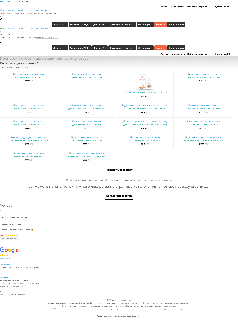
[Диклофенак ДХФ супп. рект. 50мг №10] (86, 153)
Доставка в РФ (222, 6)
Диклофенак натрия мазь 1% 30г (145, 140)
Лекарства (58, 24)
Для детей (98, 24)
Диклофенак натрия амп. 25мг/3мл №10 (203, 140)
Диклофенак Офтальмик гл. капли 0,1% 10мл (145, 93)
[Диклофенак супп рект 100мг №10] (203, 74)
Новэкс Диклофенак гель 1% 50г (87, 77)
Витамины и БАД (79, 24)
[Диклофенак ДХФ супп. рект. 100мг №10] (28, 137)
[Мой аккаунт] (232, 6)
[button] (21, 253)
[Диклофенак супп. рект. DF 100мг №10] (87, 105)
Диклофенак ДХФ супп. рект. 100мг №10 (28, 140)
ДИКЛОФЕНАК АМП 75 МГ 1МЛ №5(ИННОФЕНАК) (145, 124)
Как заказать (178, 6)
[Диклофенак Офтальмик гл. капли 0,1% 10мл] (145, 82)
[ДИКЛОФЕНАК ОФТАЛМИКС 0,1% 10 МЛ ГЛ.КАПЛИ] (145, 105)
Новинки (160, 24)
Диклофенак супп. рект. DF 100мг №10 (86, 108)
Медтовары (144, 24)
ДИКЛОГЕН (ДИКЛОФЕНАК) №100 (28, 77)
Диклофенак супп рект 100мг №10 (203, 77)
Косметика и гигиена (121, 24)
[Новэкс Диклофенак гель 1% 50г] (86, 74)
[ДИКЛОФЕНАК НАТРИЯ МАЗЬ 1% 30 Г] (203, 121)
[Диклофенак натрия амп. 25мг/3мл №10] (203, 137)
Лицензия (4, 277)
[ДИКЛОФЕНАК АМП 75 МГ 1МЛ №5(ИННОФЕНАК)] (145, 121)
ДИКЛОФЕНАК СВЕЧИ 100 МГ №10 (29, 108)
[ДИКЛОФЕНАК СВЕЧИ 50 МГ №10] (87, 121)
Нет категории (176, 24)
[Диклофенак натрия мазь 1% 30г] (145, 137)
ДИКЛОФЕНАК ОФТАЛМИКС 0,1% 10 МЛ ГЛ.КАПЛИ (145, 108)
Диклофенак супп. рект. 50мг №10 (203, 108)
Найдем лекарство (197, 6)
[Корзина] (236, 6)
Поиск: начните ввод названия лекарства (18, 13)
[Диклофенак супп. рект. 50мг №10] (203, 105)
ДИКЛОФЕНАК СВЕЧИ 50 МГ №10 (86, 124)
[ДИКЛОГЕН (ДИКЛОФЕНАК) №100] (28, 74)
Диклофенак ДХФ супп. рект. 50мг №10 (86, 156)
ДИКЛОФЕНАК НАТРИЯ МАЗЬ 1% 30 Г (203, 124)
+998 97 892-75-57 (7, 1)
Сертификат (5, 264)
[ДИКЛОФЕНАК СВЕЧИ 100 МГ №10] (28, 105)
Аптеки (164, 6)
